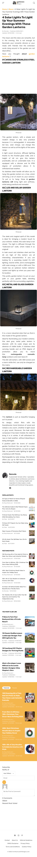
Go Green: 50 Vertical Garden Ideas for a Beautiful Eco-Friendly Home (14, 587)
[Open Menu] (3, 3)
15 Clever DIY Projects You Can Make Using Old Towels (15, 524)
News (11, 9)
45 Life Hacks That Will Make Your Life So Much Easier (14, 540)
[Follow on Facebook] (15, 835)
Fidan (5, 640)
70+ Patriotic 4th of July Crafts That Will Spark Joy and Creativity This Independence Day (14, 597)
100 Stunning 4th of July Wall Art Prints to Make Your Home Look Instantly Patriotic (15, 555)
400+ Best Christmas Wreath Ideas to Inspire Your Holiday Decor (13, 571)
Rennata (6, 31)
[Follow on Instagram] (18, 835)
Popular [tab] (14, 688)
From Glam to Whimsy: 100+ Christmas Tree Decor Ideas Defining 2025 (15, 563)
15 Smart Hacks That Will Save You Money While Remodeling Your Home (14, 516)
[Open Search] (34, 3)
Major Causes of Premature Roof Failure (14, 531)
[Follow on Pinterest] (22, 835)
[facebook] (10, 488)
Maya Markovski (8, 624)
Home (4, 9)
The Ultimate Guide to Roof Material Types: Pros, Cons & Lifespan (15, 508)
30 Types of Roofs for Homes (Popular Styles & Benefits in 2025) (13, 499)
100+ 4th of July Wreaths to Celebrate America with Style (13, 579)
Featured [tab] (6, 688)
